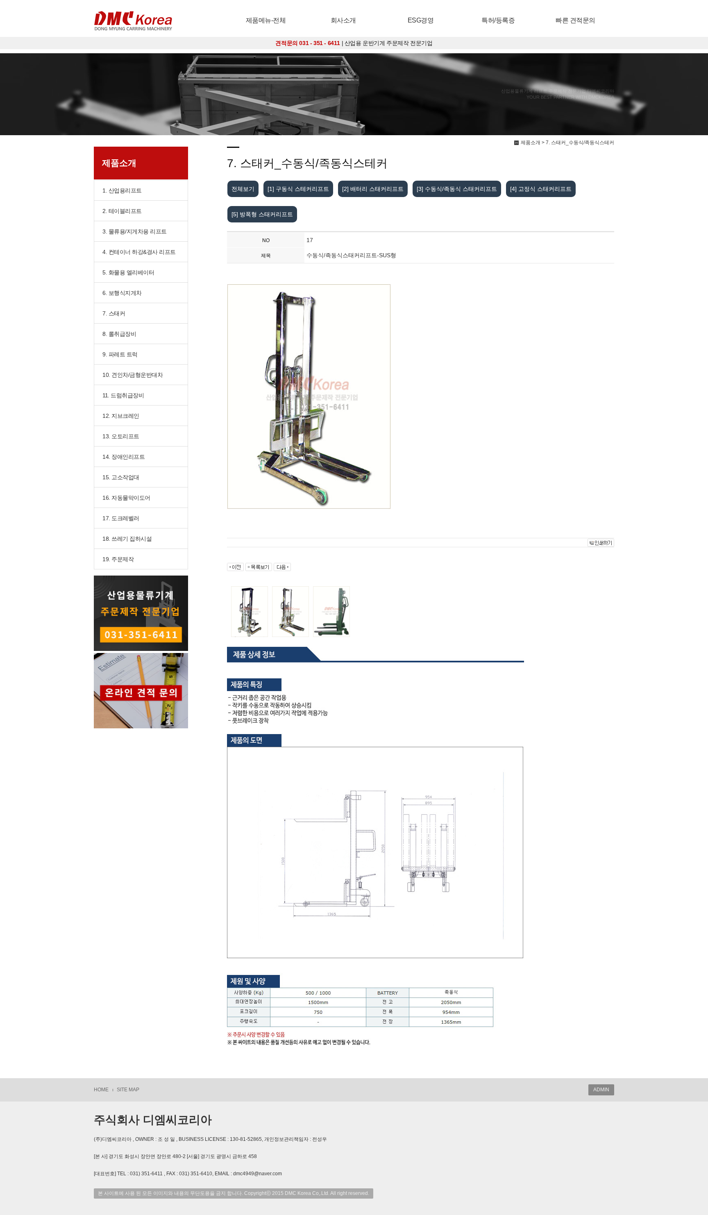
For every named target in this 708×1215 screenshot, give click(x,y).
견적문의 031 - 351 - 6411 (307, 43)
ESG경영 (421, 20)
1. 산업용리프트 (122, 190)
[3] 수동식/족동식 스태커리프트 (457, 189)
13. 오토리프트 (120, 436)
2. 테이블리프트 (122, 211)
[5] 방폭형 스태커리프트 (262, 214)
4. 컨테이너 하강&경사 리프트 (139, 252)
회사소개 (343, 20)
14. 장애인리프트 (123, 456)
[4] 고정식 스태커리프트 (541, 189)
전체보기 (242, 189)
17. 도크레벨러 (120, 518)
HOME (101, 1090)
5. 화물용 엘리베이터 (128, 272)
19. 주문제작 (118, 559)
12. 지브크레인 (120, 416)
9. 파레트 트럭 (120, 354)
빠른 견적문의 (575, 20)
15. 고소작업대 (120, 477)
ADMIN (601, 1090)
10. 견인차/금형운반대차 (132, 375)
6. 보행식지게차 (122, 293)
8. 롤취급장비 (119, 334)
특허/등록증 (498, 20)
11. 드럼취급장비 (123, 395)
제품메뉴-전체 (266, 20)
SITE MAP (128, 1090)
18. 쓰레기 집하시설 (127, 538)
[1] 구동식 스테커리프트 (298, 189)
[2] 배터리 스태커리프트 (373, 189)
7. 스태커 (113, 313)
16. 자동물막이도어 (126, 497)
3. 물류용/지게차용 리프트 (134, 231)
